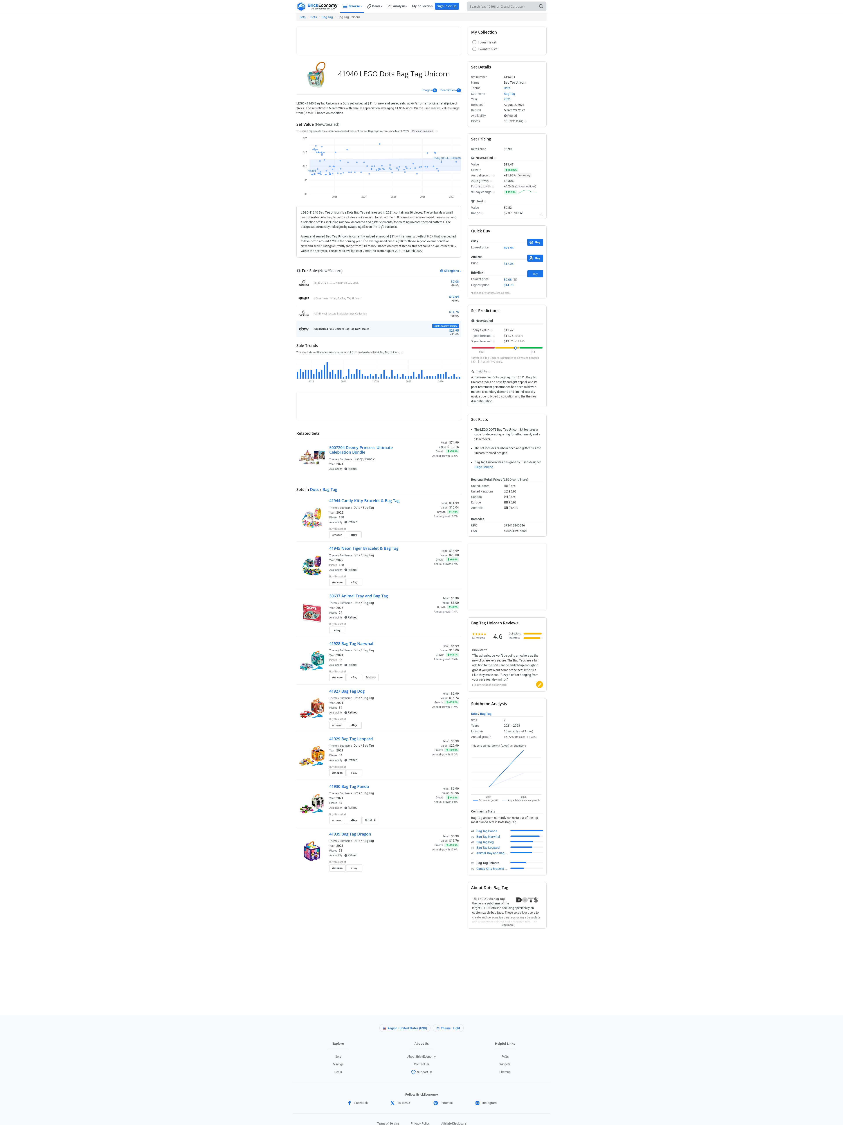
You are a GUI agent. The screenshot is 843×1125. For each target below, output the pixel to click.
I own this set (431, 464)
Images (427, 90)
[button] (436, 131)
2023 (339, 607)
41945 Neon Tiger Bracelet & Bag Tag (363, 548)
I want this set (431, 471)
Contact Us (421, 1064)
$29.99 (454, 745)
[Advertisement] (379, 39)
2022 (339, 512)
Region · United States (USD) (407, 1028)
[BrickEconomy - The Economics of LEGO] (317, 6)
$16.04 (454, 507)
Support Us (424, 1072)
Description (448, 90)
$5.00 (455, 602)
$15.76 (454, 840)
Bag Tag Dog (485, 842)
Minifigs (338, 1064)
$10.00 (454, 650)
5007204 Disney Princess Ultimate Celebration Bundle (361, 450)
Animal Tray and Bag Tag (493, 853)
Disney (358, 459)
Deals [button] (376, 6)
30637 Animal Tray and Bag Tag (358, 595)
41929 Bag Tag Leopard (351, 738)
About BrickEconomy (421, 1056)
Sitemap (505, 1072)
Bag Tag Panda (486, 831)
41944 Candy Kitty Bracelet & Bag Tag (364, 500)
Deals (338, 1072)
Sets (303, 17)
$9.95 (455, 793)
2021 (339, 464)
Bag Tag (327, 17)
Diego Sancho (483, 467)
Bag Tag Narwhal (488, 836)
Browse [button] (354, 6)
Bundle (370, 459)
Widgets (504, 1064)
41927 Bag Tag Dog (347, 691)
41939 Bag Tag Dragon (350, 834)
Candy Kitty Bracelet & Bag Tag (497, 868)
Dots (313, 17)
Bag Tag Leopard (488, 847)
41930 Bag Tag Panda (349, 786)
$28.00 (454, 555)
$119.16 (453, 447)
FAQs (505, 1056)
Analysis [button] (399, 6)
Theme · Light (450, 1028)
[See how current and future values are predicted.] (541, 214)
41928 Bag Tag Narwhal (351, 643)
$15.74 (454, 698)
